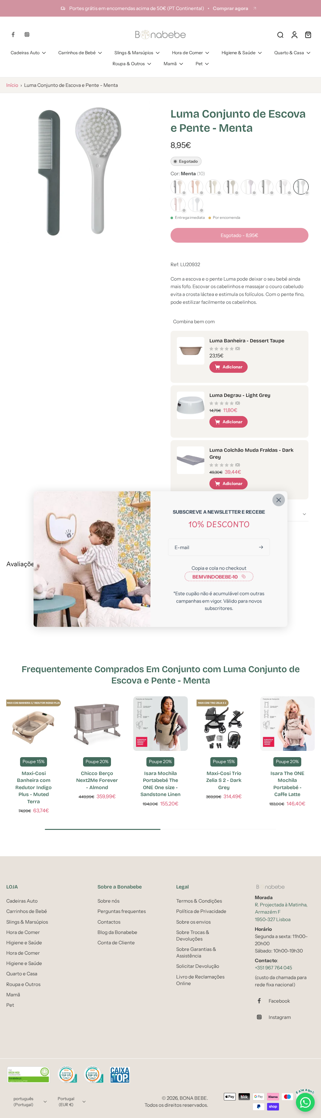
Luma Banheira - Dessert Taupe (246, 341)
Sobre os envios (193, 922)
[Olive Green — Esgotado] (213, 186)
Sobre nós (108, 901)
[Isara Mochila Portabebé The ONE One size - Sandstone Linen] (160, 723)
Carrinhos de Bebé (77, 52)
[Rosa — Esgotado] (178, 204)
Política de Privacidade (201, 912)
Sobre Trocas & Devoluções (192, 935)
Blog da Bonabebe (117, 932)
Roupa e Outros (23, 984)
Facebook (279, 1001)
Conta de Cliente (116, 943)
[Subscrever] (262, 547)
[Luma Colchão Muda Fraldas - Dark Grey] (190, 460)
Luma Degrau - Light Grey (240, 395)
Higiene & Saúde (238, 52)
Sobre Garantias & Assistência (196, 952)
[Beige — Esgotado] (230, 186)
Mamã (170, 63)
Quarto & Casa (289, 52)
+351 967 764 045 (273, 968)
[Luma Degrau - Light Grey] (190, 405)
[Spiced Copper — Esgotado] (195, 186)
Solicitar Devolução (197, 966)
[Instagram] (27, 34)
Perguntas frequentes (121, 912)
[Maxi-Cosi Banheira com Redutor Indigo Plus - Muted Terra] (33, 723)
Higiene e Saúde (24, 943)
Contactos (108, 922)
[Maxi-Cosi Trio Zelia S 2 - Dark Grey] (224, 723)
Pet (199, 63)
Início (12, 85)
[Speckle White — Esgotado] (265, 186)
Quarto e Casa (21, 974)
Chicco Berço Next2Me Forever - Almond (97, 780)
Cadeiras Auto (25, 52)
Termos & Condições (199, 901)
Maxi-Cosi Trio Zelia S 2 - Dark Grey (223, 780)
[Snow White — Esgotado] (283, 186)
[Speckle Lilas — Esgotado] (248, 186)
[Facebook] (13, 34)
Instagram (280, 1017)
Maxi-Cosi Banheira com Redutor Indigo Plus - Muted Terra (33, 787)
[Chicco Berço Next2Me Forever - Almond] (97, 723)
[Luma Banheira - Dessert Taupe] (190, 351)
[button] (239, 235)
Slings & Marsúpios (133, 52)
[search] (280, 34)
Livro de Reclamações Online (200, 980)
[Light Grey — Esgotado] (195, 204)
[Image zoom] (78, 171)
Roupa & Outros (129, 63)
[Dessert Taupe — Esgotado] (178, 186)
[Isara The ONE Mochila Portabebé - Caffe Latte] (287, 723)
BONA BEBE (193, 1098)
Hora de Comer (187, 52)
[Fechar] (278, 500)
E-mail (182, 547)
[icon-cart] (308, 34)
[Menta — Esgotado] (300, 186)
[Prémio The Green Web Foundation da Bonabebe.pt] (28, 1075)
